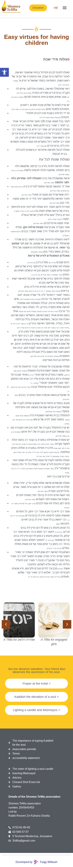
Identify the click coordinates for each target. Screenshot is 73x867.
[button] (4, 72)
